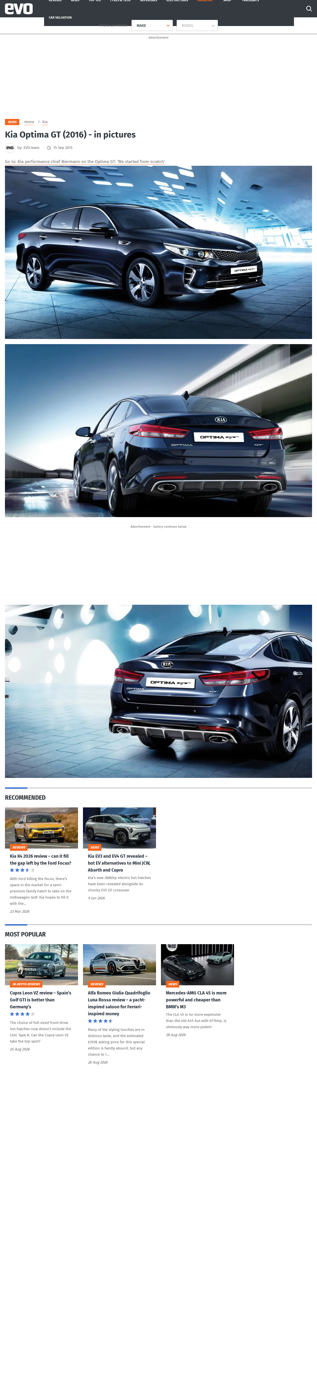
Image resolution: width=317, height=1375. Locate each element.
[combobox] (134, 25)
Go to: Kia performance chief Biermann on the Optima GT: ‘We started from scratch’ (85, 161)
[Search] (309, 9)
